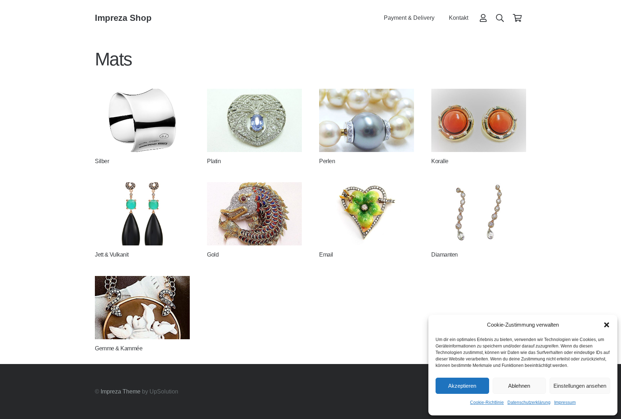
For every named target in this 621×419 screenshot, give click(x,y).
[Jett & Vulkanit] (142, 213)
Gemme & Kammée (118, 348)
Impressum (565, 402)
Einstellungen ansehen (579, 386)
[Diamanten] (478, 213)
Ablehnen (519, 386)
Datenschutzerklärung (529, 402)
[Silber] (142, 120)
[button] (606, 324)
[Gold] (254, 213)
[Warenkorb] (517, 18)
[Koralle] (478, 120)
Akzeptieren (462, 386)
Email (326, 255)
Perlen (327, 161)
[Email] (366, 213)
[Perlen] (366, 120)
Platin (214, 161)
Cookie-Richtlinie (487, 402)
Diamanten (444, 255)
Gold (212, 255)
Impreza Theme (121, 391)
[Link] (483, 17)
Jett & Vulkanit (112, 255)
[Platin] (254, 120)
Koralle (439, 161)
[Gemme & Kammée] (142, 307)
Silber (102, 161)
